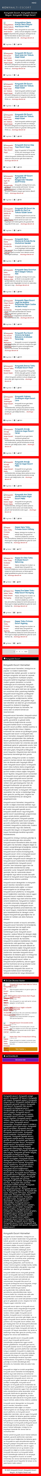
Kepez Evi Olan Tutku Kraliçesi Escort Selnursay (24, 560)
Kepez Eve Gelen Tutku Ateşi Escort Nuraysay (24, 591)
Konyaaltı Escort (17, 7)
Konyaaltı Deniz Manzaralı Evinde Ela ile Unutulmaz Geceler (25, 241)
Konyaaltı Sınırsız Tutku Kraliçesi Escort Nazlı (25, 367)
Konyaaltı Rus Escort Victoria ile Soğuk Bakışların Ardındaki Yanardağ (24, 336)
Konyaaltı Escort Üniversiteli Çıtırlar (21, 1023)
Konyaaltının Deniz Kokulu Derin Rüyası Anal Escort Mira (23, 24)
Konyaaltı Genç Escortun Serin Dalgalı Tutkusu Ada (25, 271)
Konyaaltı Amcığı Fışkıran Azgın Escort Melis (24, 464)
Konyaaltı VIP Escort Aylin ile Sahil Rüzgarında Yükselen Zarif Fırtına (24, 179)
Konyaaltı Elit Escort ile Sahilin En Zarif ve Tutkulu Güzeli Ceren (25, 210)
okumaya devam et (27, 38)
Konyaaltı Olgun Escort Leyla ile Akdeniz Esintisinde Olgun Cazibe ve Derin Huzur (25, 303)
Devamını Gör (20, 1060)
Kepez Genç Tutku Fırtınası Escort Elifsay (24, 528)
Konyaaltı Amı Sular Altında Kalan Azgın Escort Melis (23, 496)
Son (25, 651)
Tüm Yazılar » (20, 1049)
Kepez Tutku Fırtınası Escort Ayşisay (24, 622)
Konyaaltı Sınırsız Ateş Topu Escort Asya (24, 146)
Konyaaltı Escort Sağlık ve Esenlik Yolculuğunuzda (21, 1008)
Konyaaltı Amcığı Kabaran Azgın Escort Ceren (24, 431)
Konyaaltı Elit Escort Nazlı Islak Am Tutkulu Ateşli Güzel (24, 55)
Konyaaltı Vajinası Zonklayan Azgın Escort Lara (25, 398)
